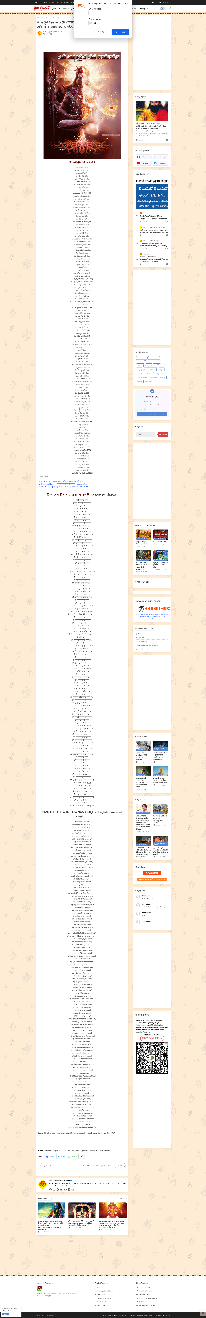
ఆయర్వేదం (140, 373)
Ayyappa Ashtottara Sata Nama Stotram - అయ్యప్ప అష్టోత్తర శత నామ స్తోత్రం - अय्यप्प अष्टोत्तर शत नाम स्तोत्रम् (111, 1224)
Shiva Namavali (47, 18)
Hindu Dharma (141, 358)
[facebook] (153, 2)
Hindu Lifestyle (153, 358)
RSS (98, 1287)
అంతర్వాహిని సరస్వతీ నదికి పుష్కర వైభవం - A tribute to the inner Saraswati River (143, 851)
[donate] (69, 1189)
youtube (145, 163)
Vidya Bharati (101, 1294)
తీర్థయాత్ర (139, 381)
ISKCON (141, 1301)
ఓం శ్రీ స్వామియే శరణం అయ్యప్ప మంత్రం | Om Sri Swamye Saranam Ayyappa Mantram (154, 231)
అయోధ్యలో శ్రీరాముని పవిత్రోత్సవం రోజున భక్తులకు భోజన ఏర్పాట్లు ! (62, 481)
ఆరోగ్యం (143, 8)
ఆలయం (133, 8)
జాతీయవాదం (153, 377)
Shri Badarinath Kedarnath (148, 1305)
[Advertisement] (95, 44)
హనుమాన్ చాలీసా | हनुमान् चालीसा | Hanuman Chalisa (160, 780)
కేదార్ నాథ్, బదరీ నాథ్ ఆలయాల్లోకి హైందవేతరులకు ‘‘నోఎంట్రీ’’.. (160, 819)
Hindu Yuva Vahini (103, 1301)
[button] (170, 8)
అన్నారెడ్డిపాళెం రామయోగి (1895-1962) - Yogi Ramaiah (142, 756)
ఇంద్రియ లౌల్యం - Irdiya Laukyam (142, 543)
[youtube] (166, 2)
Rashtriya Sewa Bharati (105, 1290)
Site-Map (161, 1315)
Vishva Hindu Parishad (104, 1298)
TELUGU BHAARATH (59, 1180)
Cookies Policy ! (142, 1315)
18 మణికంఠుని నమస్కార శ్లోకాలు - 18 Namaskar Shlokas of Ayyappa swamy (153, 244)
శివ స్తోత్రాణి (75, 1150)
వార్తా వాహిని (57, 1150)
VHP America (101, 1305)
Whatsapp (74, 1156)
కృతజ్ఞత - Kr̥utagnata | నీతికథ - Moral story (160, 565)
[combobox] (93, 23)
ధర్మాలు (64, 8)
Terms (167, 1315)
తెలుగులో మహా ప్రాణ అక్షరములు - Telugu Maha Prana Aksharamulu (153, 217)
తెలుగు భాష (148, 381)
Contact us (46, 2)
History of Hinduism (150, 366)
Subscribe (120, 32)
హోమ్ (38, 18)
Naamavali (93, 1150)
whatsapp (162, 157)
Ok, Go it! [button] (6, 1314)
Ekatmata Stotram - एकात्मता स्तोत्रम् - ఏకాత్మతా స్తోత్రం (64, 484)
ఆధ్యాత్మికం (160, 369)
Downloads (141, 638)
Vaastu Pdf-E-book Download (146, 649)
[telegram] (159, 2)
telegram (162, 163)
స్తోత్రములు (85, 1150)
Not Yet (101, 32)
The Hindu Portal (144, 1287)
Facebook (51, 1156)
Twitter (62, 1156)
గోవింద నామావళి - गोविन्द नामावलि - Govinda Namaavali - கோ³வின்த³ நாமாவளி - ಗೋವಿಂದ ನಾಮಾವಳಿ (81, 1223)
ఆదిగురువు (151, 369)
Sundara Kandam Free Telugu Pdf (148, 645)
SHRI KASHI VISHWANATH (148, 1298)
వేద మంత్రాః (66, 1150)
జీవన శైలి (162, 377)
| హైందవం (54, 8)
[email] (73, 1189)
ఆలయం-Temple (142, 377)
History (139, 366)
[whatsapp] (156, 2)
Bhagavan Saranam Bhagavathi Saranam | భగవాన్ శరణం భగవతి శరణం (154, 260)
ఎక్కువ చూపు (123, 1198)
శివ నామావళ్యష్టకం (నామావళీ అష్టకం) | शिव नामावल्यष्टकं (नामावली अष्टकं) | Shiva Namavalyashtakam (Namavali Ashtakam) (50, 1225)
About (109, 1315)
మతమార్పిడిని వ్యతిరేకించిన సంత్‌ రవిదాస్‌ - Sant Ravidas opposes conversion (151, 127)
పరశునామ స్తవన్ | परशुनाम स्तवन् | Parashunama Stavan (64, 486)
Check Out (5, 1310)
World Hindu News (145, 1290)
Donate (114, 1315)
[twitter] (61, 1189)
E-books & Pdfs (142, 641)
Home (104, 1315)
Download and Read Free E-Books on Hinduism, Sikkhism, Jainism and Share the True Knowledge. (152, 616)
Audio (139, 634)
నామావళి (48, 1150)
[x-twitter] (163, 2)
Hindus (149, 362)
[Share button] (82, 1156)
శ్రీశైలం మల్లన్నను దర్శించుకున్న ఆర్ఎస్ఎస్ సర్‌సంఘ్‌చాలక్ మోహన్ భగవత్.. (160, 851)
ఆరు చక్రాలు (149, 373)
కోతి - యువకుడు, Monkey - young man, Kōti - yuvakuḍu (142, 566)
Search (163, 435)
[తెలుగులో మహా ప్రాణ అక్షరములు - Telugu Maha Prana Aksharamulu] (152, 193)
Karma (161, 366)
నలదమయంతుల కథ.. (160, 542)
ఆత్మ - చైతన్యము (141, 369)
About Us (38, 2)
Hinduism (140, 362)
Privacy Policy (56, 2)
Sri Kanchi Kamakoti (145, 1294)
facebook (145, 157)
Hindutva (157, 362)
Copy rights (67, 2)
